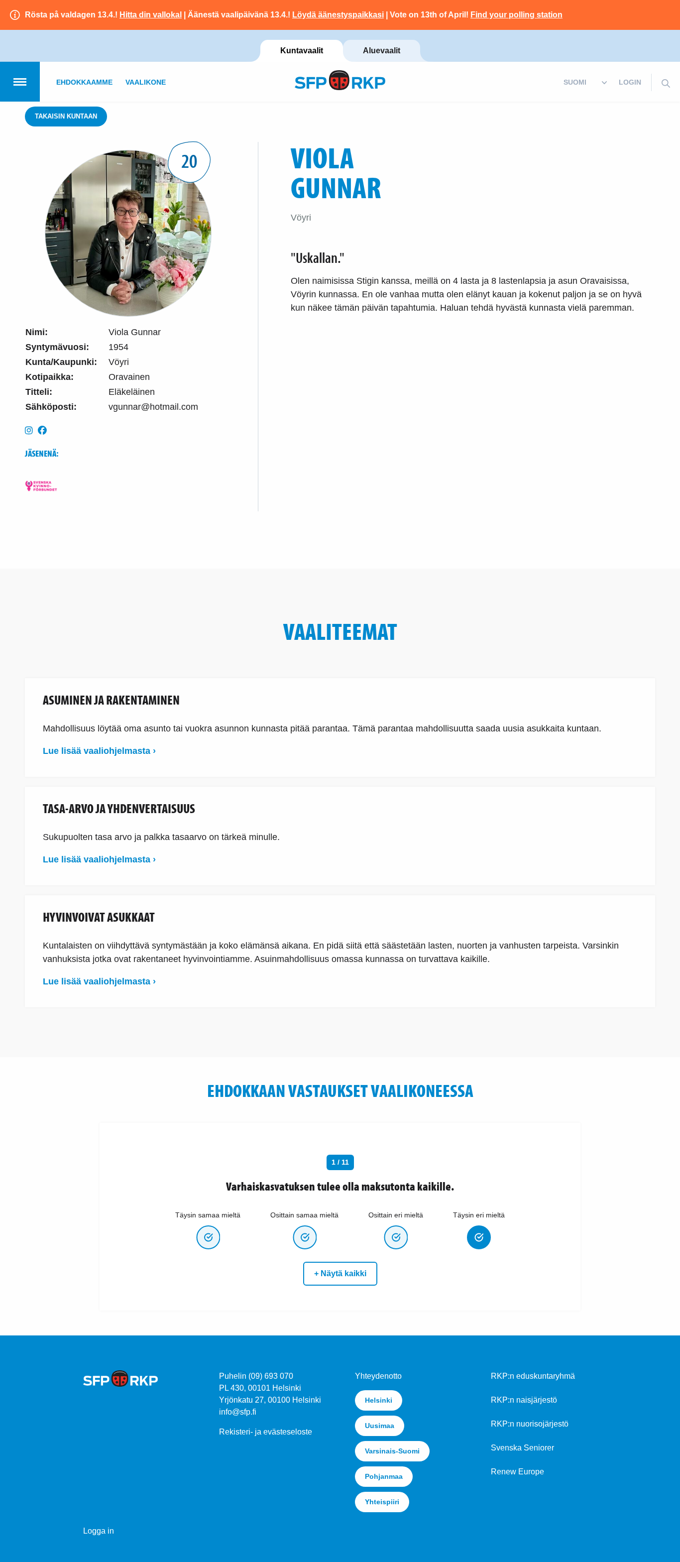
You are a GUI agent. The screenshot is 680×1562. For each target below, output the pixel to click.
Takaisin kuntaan (66, 116)
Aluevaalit (381, 50)
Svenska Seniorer (522, 1447)
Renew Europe (517, 1471)
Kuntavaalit (301, 50)
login (630, 82)
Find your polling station (516, 14)
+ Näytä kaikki (340, 1273)
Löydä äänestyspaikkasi (338, 14)
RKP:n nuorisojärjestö (529, 1424)
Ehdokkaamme (84, 82)
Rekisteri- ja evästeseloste (265, 1432)
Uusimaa (379, 1426)
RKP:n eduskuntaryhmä (533, 1376)
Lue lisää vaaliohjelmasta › (99, 751)
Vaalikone (145, 82)
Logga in (98, 1531)
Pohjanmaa (384, 1476)
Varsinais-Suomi (392, 1451)
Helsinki (378, 1400)
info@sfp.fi (237, 1412)
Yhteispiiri (382, 1502)
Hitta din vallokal (150, 14)
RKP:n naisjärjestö (524, 1400)
